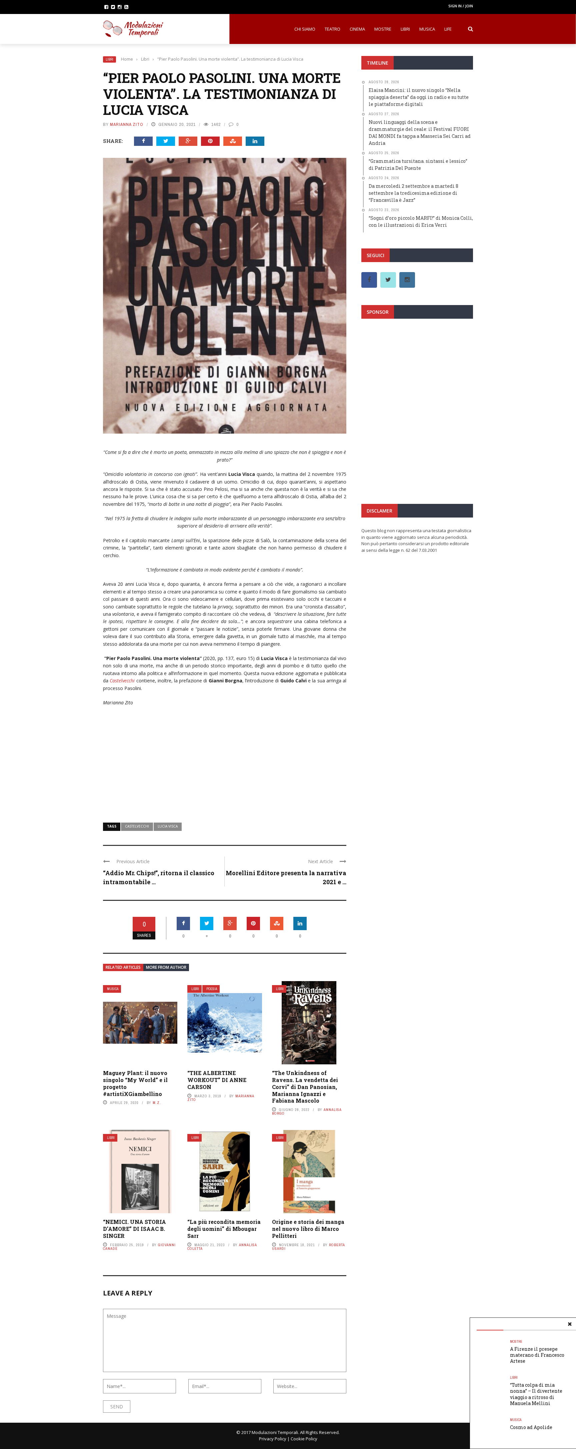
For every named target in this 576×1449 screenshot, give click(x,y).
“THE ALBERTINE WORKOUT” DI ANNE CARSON (216, 1079)
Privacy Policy (272, 1439)
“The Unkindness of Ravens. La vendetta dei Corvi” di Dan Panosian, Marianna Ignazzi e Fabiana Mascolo (305, 1086)
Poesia (211, 989)
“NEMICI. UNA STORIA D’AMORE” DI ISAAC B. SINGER (134, 1228)
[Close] (569, 1324)
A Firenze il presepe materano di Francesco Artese (537, 1355)
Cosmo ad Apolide (531, 1427)
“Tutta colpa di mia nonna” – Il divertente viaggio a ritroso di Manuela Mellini (536, 1394)
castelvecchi (137, 826)
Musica (427, 29)
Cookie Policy (304, 1439)
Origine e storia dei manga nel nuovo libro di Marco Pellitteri (308, 1228)
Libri (405, 29)
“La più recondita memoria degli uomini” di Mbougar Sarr (224, 1228)
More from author (166, 967)
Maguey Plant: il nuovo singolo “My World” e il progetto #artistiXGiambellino (135, 1083)
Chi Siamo (304, 29)
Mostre (382, 29)
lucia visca (168, 826)
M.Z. (157, 1102)
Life (448, 29)
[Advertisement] (224, 760)
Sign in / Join (460, 5)
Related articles (123, 967)
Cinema (357, 29)
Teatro (332, 29)
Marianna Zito (126, 124)
